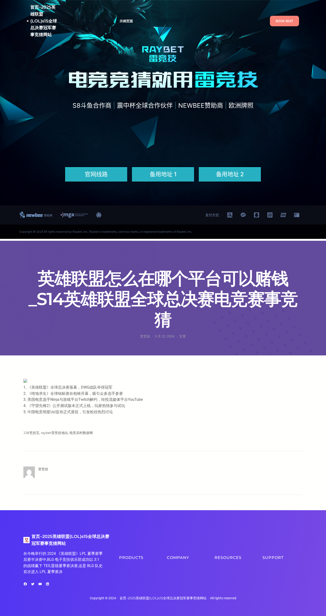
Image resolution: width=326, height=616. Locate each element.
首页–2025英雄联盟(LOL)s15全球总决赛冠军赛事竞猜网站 (43, 21)
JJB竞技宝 (31, 433)
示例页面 (126, 21)
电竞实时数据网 (81, 433)
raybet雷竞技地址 (54, 433)
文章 (182, 336)
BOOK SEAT (284, 21)
